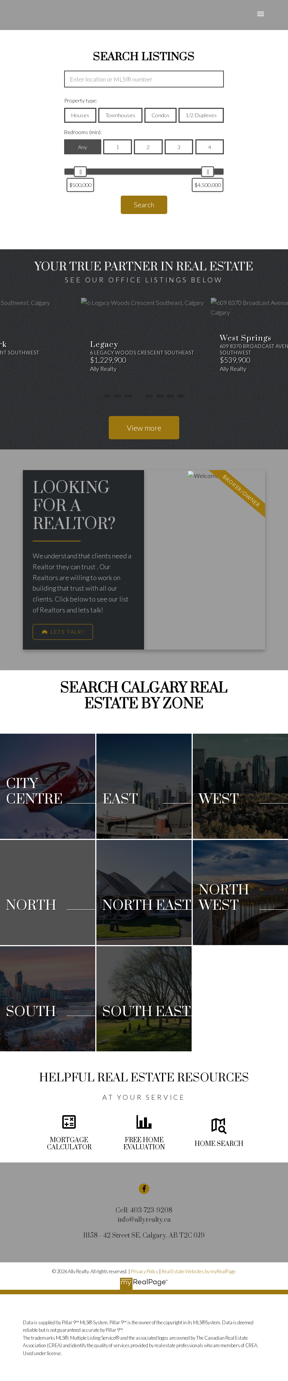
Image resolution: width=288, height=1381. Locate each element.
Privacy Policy (144, 1271)
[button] (63, 632)
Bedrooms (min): (83, 132)
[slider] (80, 171)
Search (144, 205)
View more (144, 427)
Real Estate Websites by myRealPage (199, 1271)
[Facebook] (144, 1188)
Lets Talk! (67, 632)
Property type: (80, 100)
